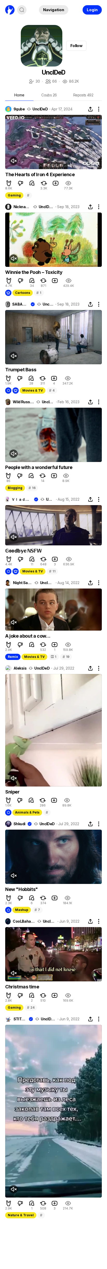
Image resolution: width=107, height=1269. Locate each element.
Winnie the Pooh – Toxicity (34, 272)
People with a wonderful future (38, 467)
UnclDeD (40, 109)
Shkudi (19, 824)
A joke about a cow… (27, 636)
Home (19, 95)
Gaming (14, 195)
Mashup (21, 910)
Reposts (83, 95)
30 (34, 81)
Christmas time (22, 986)
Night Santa (22, 583)
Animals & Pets (27, 812)
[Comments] (32, 183)
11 (52, 571)
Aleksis (20, 668)
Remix (13, 657)
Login (92, 9)
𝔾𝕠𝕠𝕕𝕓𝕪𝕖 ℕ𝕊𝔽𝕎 (23, 550)
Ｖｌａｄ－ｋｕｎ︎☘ (21, 499)
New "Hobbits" (21, 889)
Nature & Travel (21, 1215)
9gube (19, 109)
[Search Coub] (21, 10)
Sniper (12, 792)
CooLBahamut (24, 921)
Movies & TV (32, 390)
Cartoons (22, 293)
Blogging (15, 488)
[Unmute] (13, 161)
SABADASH (20, 304)
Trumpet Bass (20, 369)
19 (66, 657)
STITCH (20, 1019)
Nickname (22, 207)
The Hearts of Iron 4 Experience (40, 174)
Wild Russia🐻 (23, 402)
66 (51, 81)
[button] (9, 183)
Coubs (49, 95)
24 (30, 1007)
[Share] (90, 109)
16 (32, 488)
